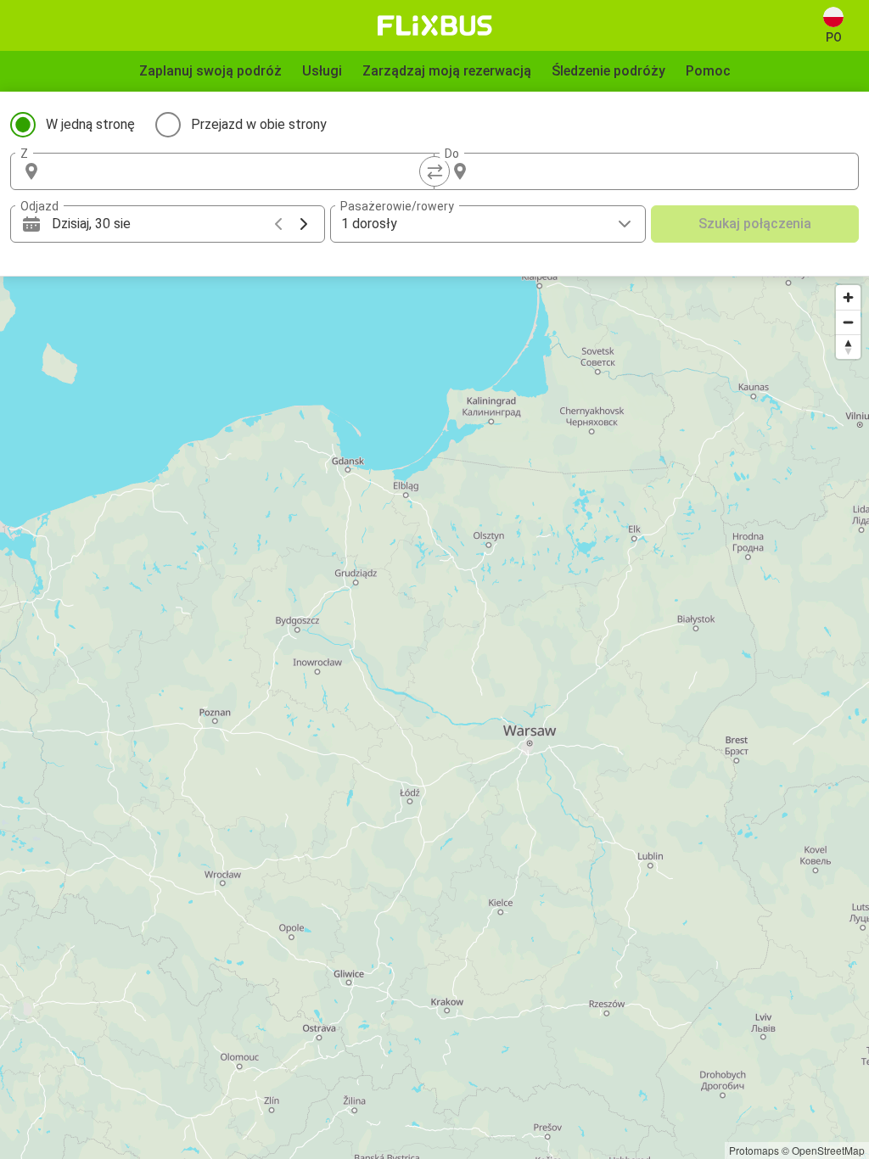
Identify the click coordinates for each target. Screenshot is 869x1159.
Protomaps (754, 1150)
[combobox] (237, 171)
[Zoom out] (848, 322)
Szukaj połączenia (754, 224)
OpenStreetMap (828, 1150)
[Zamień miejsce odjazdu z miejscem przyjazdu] (434, 171)
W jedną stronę (90, 124)
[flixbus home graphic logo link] (435, 25)
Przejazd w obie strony (259, 124)
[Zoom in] (848, 297)
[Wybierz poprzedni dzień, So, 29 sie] (278, 224)
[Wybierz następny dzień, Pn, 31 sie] (304, 224)
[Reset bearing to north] (848, 346)
